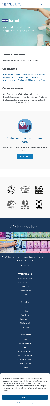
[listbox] (25, 248)
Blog (25, 294)
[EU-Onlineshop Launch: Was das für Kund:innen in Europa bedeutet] (25, 242)
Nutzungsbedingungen (25, 359)
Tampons (25, 307)
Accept (25, 397)
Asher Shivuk (7, 74)
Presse (25, 347)
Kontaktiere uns (25, 343)
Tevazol (35, 77)
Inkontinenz (25, 327)
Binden (25, 311)
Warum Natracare (25, 278)
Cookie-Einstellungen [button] (25, 355)
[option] (25, 248)
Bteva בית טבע (24, 77)
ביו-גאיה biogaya (9, 80)
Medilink (6, 77)
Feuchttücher (25, 319)
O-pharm (22, 80)
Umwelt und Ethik (25, 363)
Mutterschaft (25, 323)
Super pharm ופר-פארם (25, 74)
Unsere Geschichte (25, 282)
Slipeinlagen (25, 315)
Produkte (25, 286)
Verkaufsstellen (25, 290)
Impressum (25, 367)
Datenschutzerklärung (25, 403)
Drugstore (40, 74)
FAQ (25, 339)
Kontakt (25, 157)
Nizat (14, 77)
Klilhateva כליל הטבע (36, 80)
